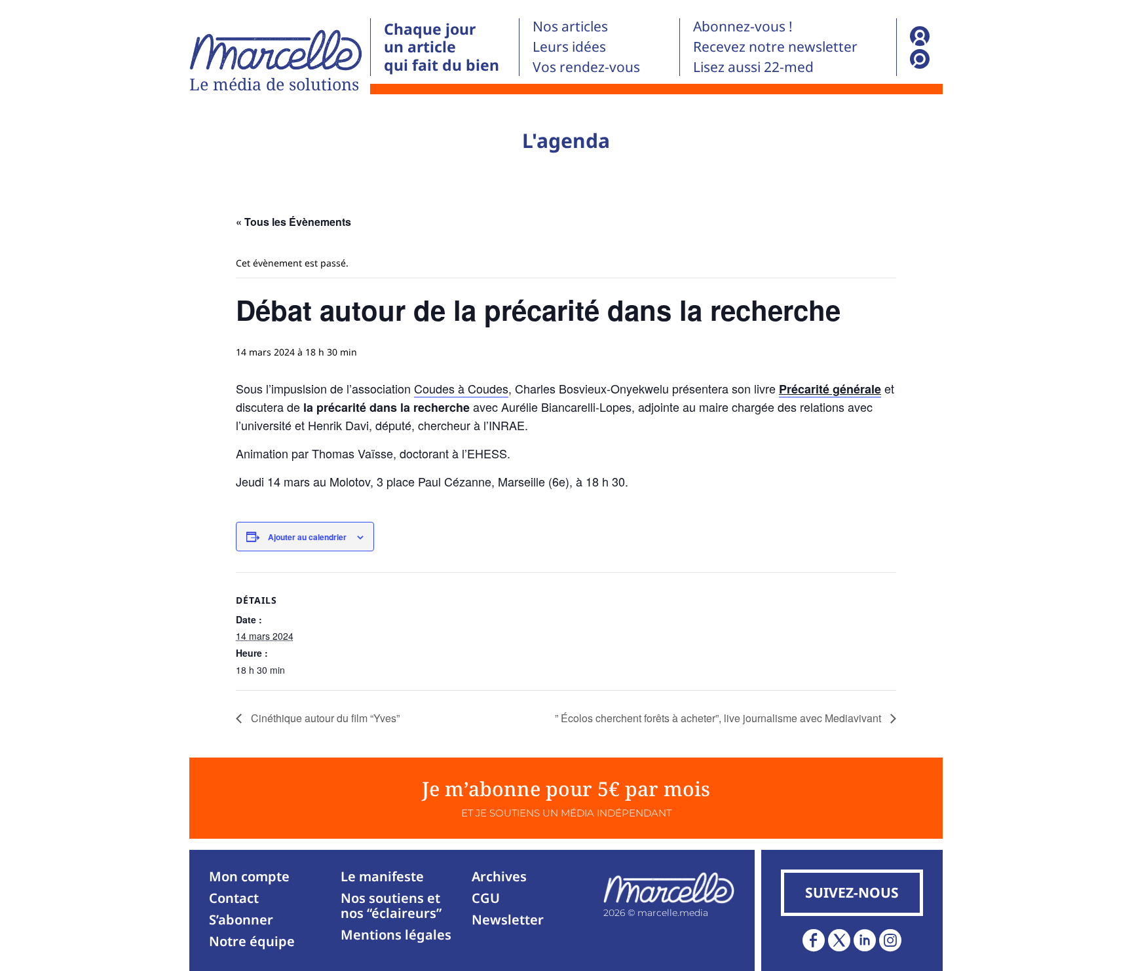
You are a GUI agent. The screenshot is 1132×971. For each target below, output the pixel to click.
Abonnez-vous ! (743, 26)
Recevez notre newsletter (775, 46)
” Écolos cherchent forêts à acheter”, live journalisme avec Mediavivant (719, 717)
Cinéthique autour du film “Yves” (324, 717)
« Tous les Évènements (293, 221)
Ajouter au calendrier (307, 537)
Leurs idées (569, 46)
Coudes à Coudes (461, 388)
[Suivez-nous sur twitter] (839, 940)
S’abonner (241, 919)
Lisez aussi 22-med (753, 67)
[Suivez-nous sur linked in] (865, 940)
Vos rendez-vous (586, 67)
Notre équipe (252, 941)
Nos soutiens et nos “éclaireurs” (391, 905)
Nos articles (570, 26)
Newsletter (508, 919)
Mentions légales (396, 935)
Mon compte (249, 876)
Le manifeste (382, 876)
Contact (234, 898)
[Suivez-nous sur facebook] (813, 940)
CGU (486, 898)
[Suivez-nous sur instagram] (890, 940)
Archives (499, 876)
